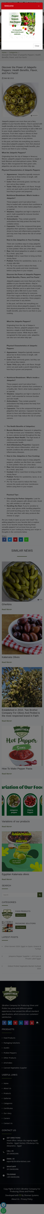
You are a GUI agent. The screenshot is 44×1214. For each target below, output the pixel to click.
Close (37, 46)
